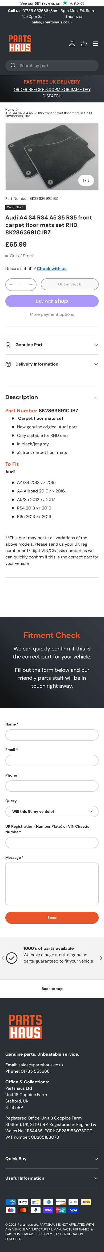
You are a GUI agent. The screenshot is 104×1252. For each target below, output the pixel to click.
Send (52, 917)
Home (9, 109)
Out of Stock (69, 284)
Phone (11, 775)
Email (10, 749)
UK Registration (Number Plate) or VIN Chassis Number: (47, 829)
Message (13, 857)
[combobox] (52, 65)
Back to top (52, 988)
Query (11, 800)
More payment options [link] (52, 314)
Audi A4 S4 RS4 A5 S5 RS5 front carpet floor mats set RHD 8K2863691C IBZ (48, 114)
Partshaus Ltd (28, 1224)
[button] (84, 43)
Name (10, 724)
